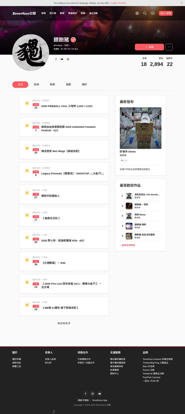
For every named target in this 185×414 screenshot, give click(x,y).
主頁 (20, 84)
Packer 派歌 (149, 370)
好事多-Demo (128, 151)
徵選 (83, 13)
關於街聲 (16, 359)
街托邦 (48, 362)
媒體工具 (16, 366)
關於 (84, 84)
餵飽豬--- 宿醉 (141, 204)
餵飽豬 (123, 155)
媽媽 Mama (140, 214)
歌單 (62, 13)
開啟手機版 (83, 400)
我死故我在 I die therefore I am (150, 194)
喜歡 (68, 84)
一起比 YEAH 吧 (151, 381)
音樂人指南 (50, 359)
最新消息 (16, 362)
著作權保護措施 (117, 362)
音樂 (36, 84)
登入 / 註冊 (166, 13)
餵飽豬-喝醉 (140, 224)
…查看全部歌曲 (127, 245)
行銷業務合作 (84, 359)
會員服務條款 (116, 366)
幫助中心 (114, 373)
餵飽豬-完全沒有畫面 (145, 234)
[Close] (181, 3)
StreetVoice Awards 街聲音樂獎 (158, 359)
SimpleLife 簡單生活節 (153, 373)
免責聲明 (114, 370)
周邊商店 (72, 13)
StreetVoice (24, 13)
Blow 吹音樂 (149, 366)
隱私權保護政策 (117, 359)
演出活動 (93, 13)
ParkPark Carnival (151, 377)
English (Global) (118, 3)
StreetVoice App (99, 400)
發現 (43, 13)
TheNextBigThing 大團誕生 (155, 362)
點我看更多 (64, 323)
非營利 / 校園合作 (86, 362)
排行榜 (53, 13)
